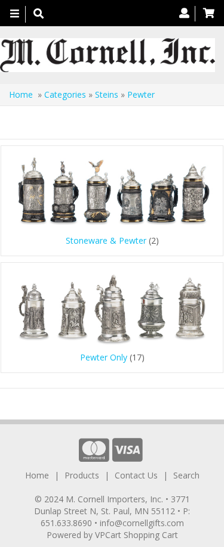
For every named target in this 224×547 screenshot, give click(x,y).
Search (186, 475)
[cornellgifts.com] (107, 55)
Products (82, 475)
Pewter (141, 94)
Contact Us (136, 475)
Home (21, 94)
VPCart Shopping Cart (136, 534)
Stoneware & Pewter (106, 240)
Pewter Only (103, 357)
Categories (66, 94)
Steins (106, 94)
